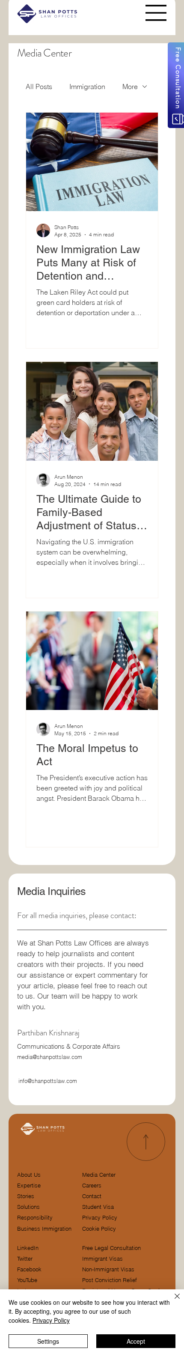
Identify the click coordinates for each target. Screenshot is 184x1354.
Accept (136, 1341)
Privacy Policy (99, 1217)
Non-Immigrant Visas (108, 1269)
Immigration (87, 86)
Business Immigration (44, 1229)
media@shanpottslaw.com (49, 1056)
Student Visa (98, 1207)
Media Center (99, 1175)
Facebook (29, 1269)
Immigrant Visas (102, 1259)
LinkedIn (28, 1248)
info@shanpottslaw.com (47, 1080)
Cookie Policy (99, 1229)
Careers (91, 1185)
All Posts (39, 86)
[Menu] (156, 13)
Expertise (29, 1185)
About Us (29, 1175)
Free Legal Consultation (111, 1248)
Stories (25, 1196)
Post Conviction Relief (109, 1280)
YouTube (27, 1280)
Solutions (28, 1207)
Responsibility (35, 1217)
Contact (91, 1196)
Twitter (25, 1259)
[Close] (172, 1301)
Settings (48, 1341)
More (130, 86)
